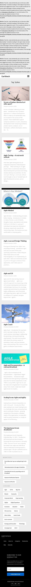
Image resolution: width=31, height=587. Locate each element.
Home (5, 541)
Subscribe (10, 544)
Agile (5, 489)
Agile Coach (8, 324)
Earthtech (6, 76)
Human (22, 506)
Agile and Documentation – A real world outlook (14, 366)
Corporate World (8, 498)
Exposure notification (9, 481)
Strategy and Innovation (10, 523)
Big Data (18, 489)
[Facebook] (12, 583)
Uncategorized (8, 528)
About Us (11, 541)
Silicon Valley (7, 515)
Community (14, 494)
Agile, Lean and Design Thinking (15, 241)
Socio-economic (8, 519)
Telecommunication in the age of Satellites (14, 467)
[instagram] (18, 583)
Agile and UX (8, 273)
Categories (17, 541)
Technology (22, 523)
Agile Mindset (9, 210)
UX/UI (15, 528)
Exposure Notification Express (11, 477)
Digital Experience (15, 502)
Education (14, 506)
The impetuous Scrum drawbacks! (11, 429)
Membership (25, 541)
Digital (6, 502)
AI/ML (11, 489)
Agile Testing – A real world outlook (14, 156)
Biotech (6, 494)
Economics (7, 506)
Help (5, 544)
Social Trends (17, 515)
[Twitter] (15, 583)
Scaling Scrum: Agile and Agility (15, 397)
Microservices (7, 511)
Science (16, 511)
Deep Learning (19, 498)
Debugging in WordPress (8, 12)
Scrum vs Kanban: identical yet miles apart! (14, 103)
